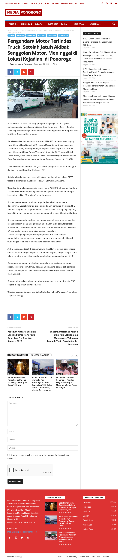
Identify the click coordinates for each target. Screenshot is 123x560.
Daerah (64, 24)
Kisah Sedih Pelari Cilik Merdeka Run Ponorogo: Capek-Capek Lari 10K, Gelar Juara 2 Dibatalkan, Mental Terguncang (43, 383)
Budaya (38, 24)
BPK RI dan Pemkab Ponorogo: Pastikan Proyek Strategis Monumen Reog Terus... (67, 537)
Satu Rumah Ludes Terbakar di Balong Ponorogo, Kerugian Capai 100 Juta (17, 381)
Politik (12, 24)
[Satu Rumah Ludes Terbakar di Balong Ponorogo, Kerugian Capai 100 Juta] (18, 367)
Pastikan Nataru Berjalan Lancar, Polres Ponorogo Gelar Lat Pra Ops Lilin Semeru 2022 (22, 336)
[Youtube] (116, 3)
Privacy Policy (71, 557)
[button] (113, 24)
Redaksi (55, 4)
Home (47, 4)
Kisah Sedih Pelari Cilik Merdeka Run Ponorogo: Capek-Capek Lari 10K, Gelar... (68, 521)
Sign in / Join (36, 4)
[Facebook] (102, 3)
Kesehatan (79, 24)
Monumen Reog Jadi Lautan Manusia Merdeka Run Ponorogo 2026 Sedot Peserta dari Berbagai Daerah (99, 99)
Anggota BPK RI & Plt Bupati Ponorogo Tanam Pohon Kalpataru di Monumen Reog (99, 86)
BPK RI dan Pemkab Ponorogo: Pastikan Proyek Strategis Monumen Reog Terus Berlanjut (66, 382)
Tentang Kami (67, 4)
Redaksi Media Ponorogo (21, 64)
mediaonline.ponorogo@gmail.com (22, 532)
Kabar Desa (53, 24)
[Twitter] (111, 3)
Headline (20, 35)
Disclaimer (84, 557)
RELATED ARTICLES (18, 355)
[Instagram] (106, 3)
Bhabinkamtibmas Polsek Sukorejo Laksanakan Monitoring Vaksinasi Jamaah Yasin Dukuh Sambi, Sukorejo (62, 338)
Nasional (94, 24)
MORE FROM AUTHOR (39, 355)
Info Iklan (79, 4)
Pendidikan (26, 24)
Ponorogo (63, 35)
